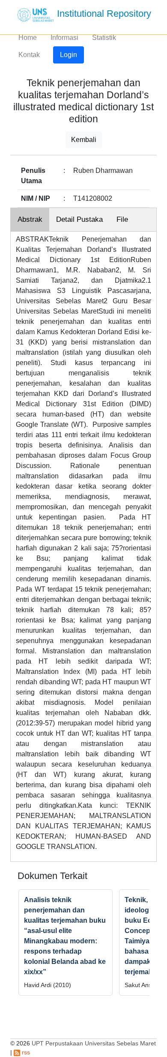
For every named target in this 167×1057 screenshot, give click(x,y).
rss (25, 1052)
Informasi (64, 37)
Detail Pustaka (79, 219)
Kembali (83, 139)
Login (68, 54)
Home (27, 37)
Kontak (29, 54)
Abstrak (30, 219)
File (122, 219)
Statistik (104, 37)
